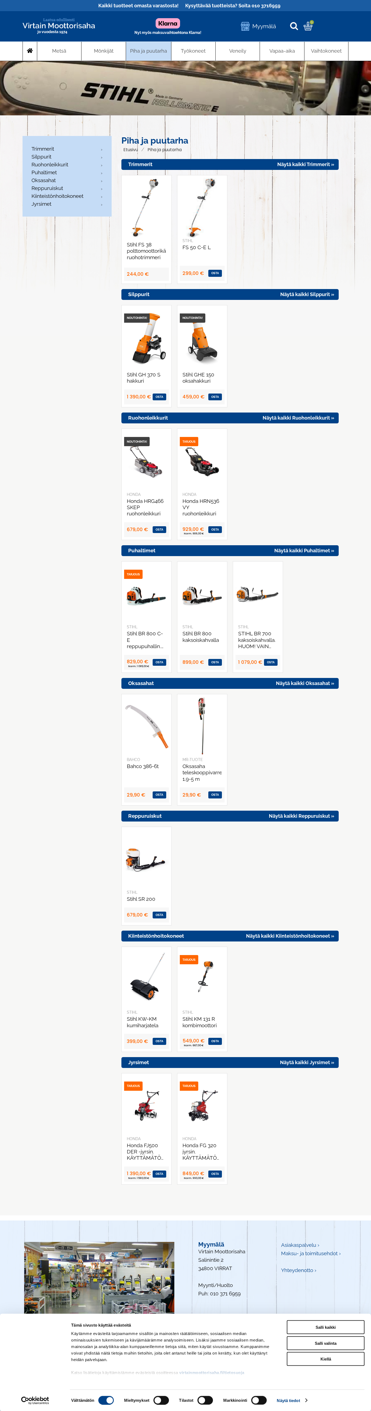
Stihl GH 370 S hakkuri (144, 378)
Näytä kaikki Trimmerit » (305, 164)
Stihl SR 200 (141, 899)
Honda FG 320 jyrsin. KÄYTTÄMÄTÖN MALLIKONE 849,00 (202, 1151)
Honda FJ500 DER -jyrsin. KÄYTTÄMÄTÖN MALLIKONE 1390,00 (146, 1151)
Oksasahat (44, 180)
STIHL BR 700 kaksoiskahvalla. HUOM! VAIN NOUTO (257, 639)
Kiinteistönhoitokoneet (57, 196)
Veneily (237, 51)
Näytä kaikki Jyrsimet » (307, 1062)
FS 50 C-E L (197, 247)
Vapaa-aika (282, 51)
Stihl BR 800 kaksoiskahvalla (201, 636)
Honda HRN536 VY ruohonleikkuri (201, 507)
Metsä (59, 51)
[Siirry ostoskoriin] (308, 28)
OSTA (215, 273)
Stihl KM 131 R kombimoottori (200, 1022)
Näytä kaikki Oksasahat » (305, 683)
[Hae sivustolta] (297, 26)
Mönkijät (104, 51)
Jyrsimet (41, 204)
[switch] (161, 1400)
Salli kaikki (326, 1327)
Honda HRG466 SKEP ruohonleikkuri (145, 507)
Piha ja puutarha (148, 51)
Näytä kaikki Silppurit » (307, 294)
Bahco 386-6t (143, 766)
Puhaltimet (44, 172)
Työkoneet (193, 51)
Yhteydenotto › (298, 1270)
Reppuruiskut (47, 188)
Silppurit (41, 157)
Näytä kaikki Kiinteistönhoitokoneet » (290, 936)
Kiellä (325, 1359)
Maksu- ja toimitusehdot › (311, 1253)
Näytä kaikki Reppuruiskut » (301, 816)
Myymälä (264, 26)
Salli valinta (326, 1343)
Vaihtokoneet (326, 51)
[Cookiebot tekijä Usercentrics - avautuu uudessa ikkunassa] (35, 1400)
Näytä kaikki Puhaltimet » (304, 550)
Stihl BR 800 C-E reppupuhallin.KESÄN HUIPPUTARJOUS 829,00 (146, 639)
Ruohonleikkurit (50, 164)
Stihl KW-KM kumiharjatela (142, 1022)
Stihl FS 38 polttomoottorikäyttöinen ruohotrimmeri (146, 251)
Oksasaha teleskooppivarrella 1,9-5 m (202, 772)
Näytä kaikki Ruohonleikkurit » (298, 418)
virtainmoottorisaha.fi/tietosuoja (211, 1372)
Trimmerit (43, 149)
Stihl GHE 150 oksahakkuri (198, 378)
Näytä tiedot (288, 1400)
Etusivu (130, 150)
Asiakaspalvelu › (300, 1245)
